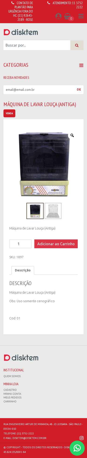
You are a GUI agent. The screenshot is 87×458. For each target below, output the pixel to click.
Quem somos (12, 376)
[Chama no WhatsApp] (77, 448)
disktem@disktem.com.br (29, 438)
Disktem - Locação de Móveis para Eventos (20, 32)
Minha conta (12, 393)
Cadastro (10, 389)
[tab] (22, 270)
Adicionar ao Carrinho (56, 244)
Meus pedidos (12, 397)
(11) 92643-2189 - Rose (25, 17)
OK (79, 89)
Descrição (23, 270)
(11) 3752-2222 (25, 433)
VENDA (9, 113)
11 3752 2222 (77, 5)
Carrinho (9, 401)
